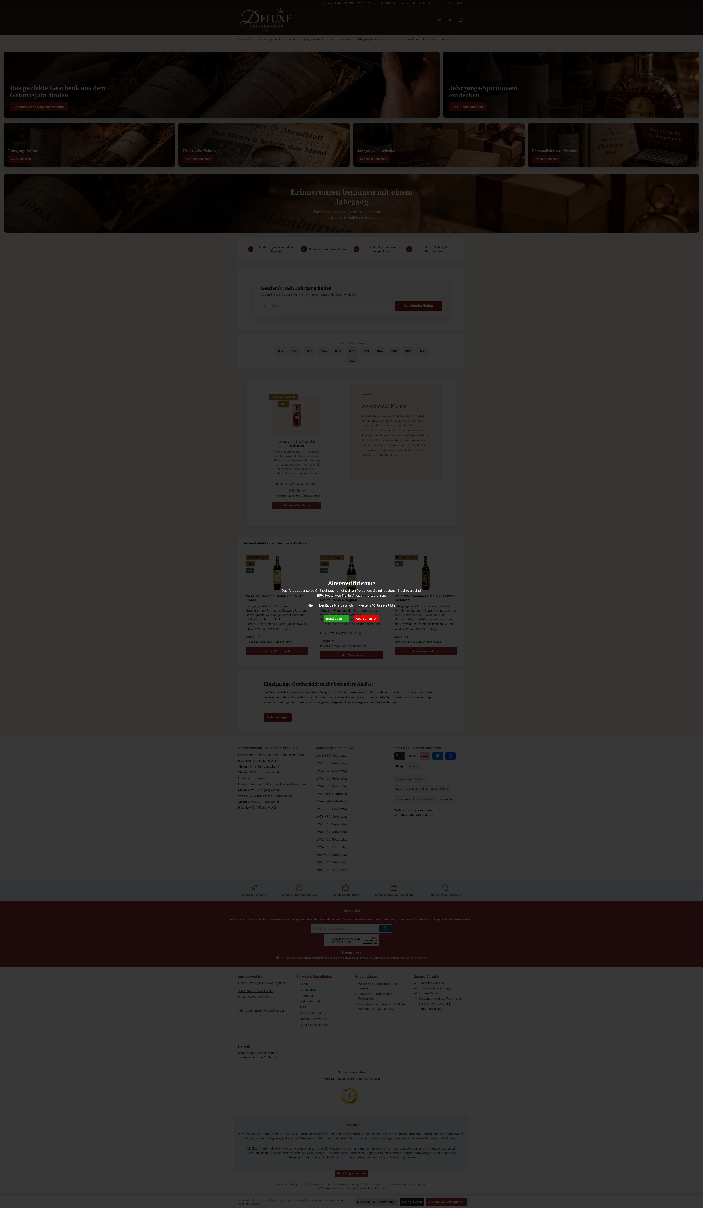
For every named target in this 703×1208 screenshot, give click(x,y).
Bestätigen (334, 618)
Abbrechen (364, 618)
